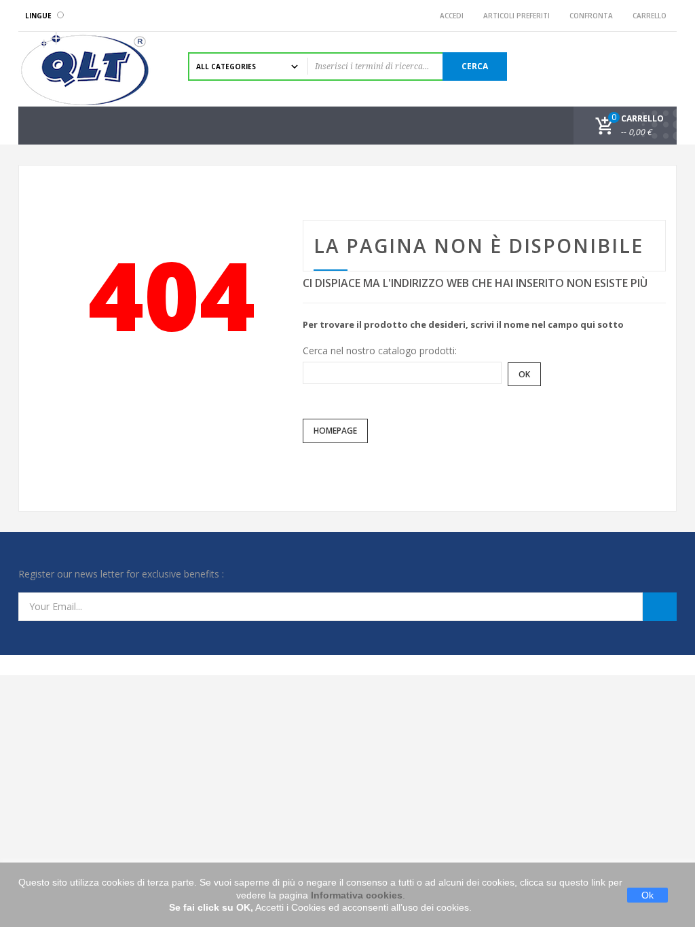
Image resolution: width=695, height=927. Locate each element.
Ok (647, 895)
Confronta (589, 15)
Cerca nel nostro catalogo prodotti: (380, 350)
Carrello (647, 15)
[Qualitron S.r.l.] (93, 69)
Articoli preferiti (514, 15)
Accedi (450, 15)
